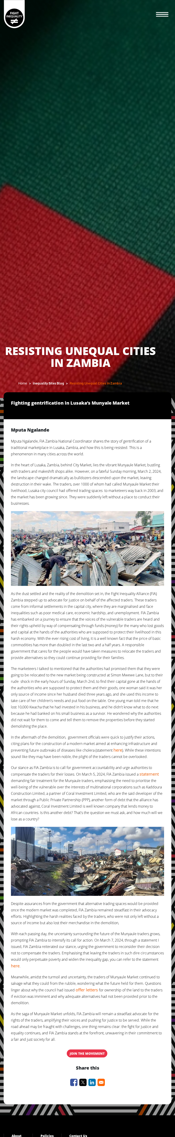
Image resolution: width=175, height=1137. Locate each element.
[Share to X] (83, 1082)
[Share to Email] (101, 1082)
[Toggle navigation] (162, 14)
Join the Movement (87, 1053)
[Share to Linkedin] (92, 1082)
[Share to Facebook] (73, 1082)
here (117, 750)
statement (149, 774)
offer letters (87, 990)
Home (22, 383)
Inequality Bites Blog (48, 383)
